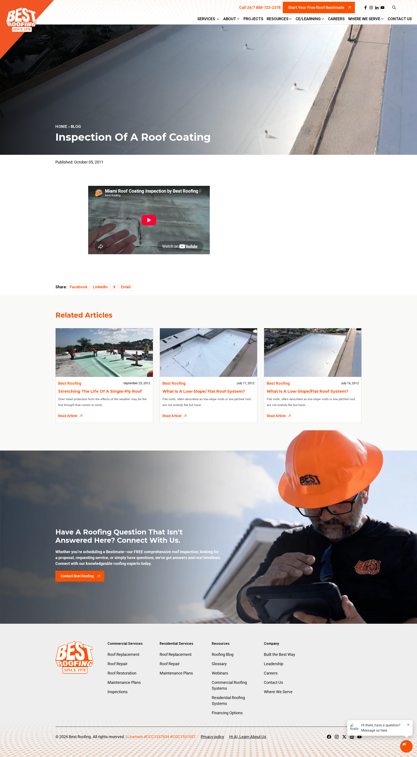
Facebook (78, 287)
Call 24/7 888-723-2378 (260, 7)
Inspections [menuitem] (117, 691)
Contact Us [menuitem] (273, 682)
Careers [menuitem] (271, 673)
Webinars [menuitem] (220, 673)
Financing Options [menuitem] (227, 713)
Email (126, 287)
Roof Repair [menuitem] (117, 663)
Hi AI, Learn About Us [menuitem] (247, 736)
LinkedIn (100, 287)
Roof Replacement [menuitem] (123, 654)
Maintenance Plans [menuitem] (124, 682)
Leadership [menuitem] (273, 663)
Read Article (67, 416)
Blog (76, 126)
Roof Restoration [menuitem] (122, 673)
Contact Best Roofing (77, 576)
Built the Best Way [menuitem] (279, 654)
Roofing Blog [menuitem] (222, 654)
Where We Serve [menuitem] (278, 691)
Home (61, 126)
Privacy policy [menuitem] (212, 736)
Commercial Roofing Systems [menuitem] (229, 685)
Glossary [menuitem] (219, 663)
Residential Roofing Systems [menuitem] (228, 700)
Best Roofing (69, 383)
